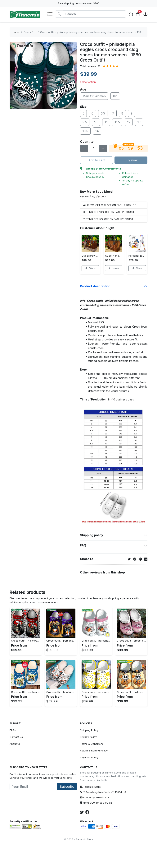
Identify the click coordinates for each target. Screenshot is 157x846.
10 (95, 122)
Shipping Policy (89, 730)
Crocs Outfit (31, 32)
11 (106, 122)
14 (97, 131)
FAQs (13, 730)
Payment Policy (89, 757)
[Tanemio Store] (25, 14)
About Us (15, 743)
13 (139, 122)
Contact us (16, 736)
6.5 (103, 113)
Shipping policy (91, 535)
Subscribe (67, 786)
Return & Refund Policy (94, 750)
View (92, 268)
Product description (95, 286)
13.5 (85, 131)
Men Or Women (94, 96)
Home (16, 32)
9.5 (85, 122)
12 (128, 122)
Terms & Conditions (92, 743)
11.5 (117, 122)
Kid (115, 96)
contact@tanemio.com (96, 797)
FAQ (83, 545)
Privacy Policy (88, 736)
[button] (50, 14)
